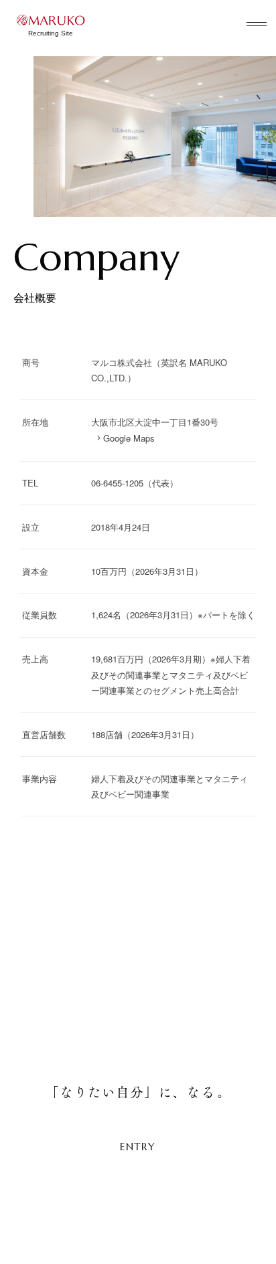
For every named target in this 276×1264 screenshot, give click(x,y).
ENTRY (138, 1146)
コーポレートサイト (209, 1233)
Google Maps (129, 438)
